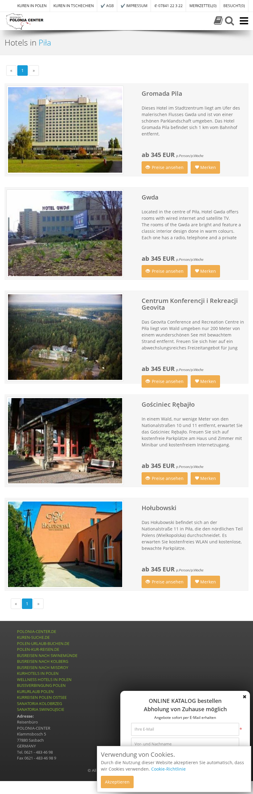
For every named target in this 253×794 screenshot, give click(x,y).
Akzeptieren (117, 782)
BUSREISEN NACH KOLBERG (42, 661)
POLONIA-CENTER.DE (36, 631)
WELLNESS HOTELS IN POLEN (44, 679)
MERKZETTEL (203, 5)
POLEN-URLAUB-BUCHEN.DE (43, 643)
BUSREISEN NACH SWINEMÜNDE (47, 655)
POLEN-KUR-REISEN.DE (38, 649)
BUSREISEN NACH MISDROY (42, 667)
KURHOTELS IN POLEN (38, 673)
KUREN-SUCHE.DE (33, 637)
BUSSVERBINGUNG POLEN (41, 685)
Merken (207, 167)
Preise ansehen (168, 167)
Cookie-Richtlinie (168, 769)
